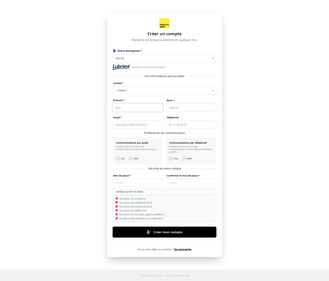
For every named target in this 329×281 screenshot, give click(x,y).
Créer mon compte (168, 232)
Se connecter (183, 249)
